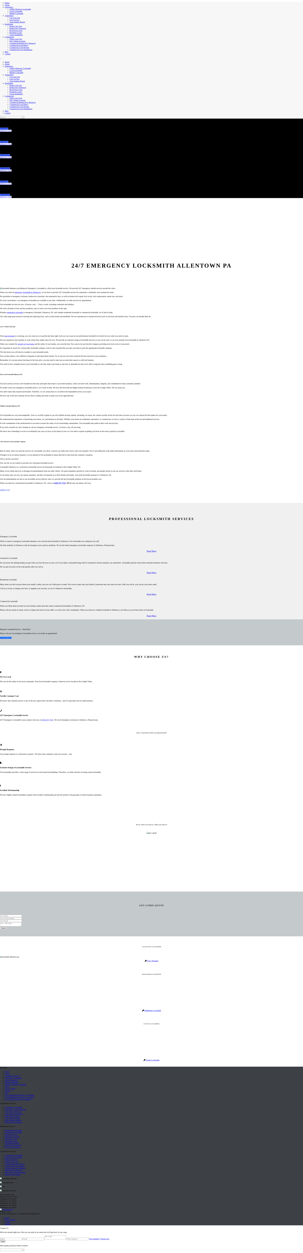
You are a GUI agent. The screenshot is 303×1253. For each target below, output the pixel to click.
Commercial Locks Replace (15, 1168)
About (7, 5)
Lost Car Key (14, 20)
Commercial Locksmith (13, 1155)
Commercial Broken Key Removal (22, 43)
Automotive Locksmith (13, 1107)
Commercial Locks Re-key (15, 1164)
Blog (6, 52)
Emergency (9, 7)
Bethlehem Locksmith (153, 1011)
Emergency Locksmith (13, 1078)
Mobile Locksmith (16, 14)
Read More (151, 551)
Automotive (9, 16)
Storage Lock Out (11, 1162)
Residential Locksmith (13, 1130)
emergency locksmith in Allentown (28, 292)
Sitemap (8, 1224)
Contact (8, 54)
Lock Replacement (12, 1143)
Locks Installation (16, 35)
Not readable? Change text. (99, 1239)
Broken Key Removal (17, 28)
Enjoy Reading (152, 961)
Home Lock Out (15, 26)
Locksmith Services (12, 1076)
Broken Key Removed (13, 1170)
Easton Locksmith (152, 1060)
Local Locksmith (15, 11)
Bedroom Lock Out (12, 1137)
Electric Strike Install (12, 1175)
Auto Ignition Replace (13, 1120)
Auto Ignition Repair (17, 22)
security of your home (26, 344)
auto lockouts (9, 336)
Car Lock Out (14, 18)
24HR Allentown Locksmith (20, 9)
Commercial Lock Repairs (19, 48)
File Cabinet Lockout (17, 41)
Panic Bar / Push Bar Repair (15, 1172)
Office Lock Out (15, 39)
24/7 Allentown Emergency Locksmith (19, 1095)
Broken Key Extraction (13, 1122)
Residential (9, 24)
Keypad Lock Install (12, 1147)
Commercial (9, 37)
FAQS (7, 1087)
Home (7, 3)
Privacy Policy (10, 1089)
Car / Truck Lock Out (13, 1112)
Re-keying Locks (15, 31)
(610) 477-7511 (60, 483)
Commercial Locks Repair (14, 1166)
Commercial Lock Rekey (18, 45)
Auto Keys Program (12, 1116)
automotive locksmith (15, 312)
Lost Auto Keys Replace (14, 1114)
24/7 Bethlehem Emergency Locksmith (19, 1097)
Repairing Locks (15, 33)
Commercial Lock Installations (20, 50)
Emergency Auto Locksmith (15, 1110)
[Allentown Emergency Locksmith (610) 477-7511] (0, 58)
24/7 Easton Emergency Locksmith (18, 1099)
